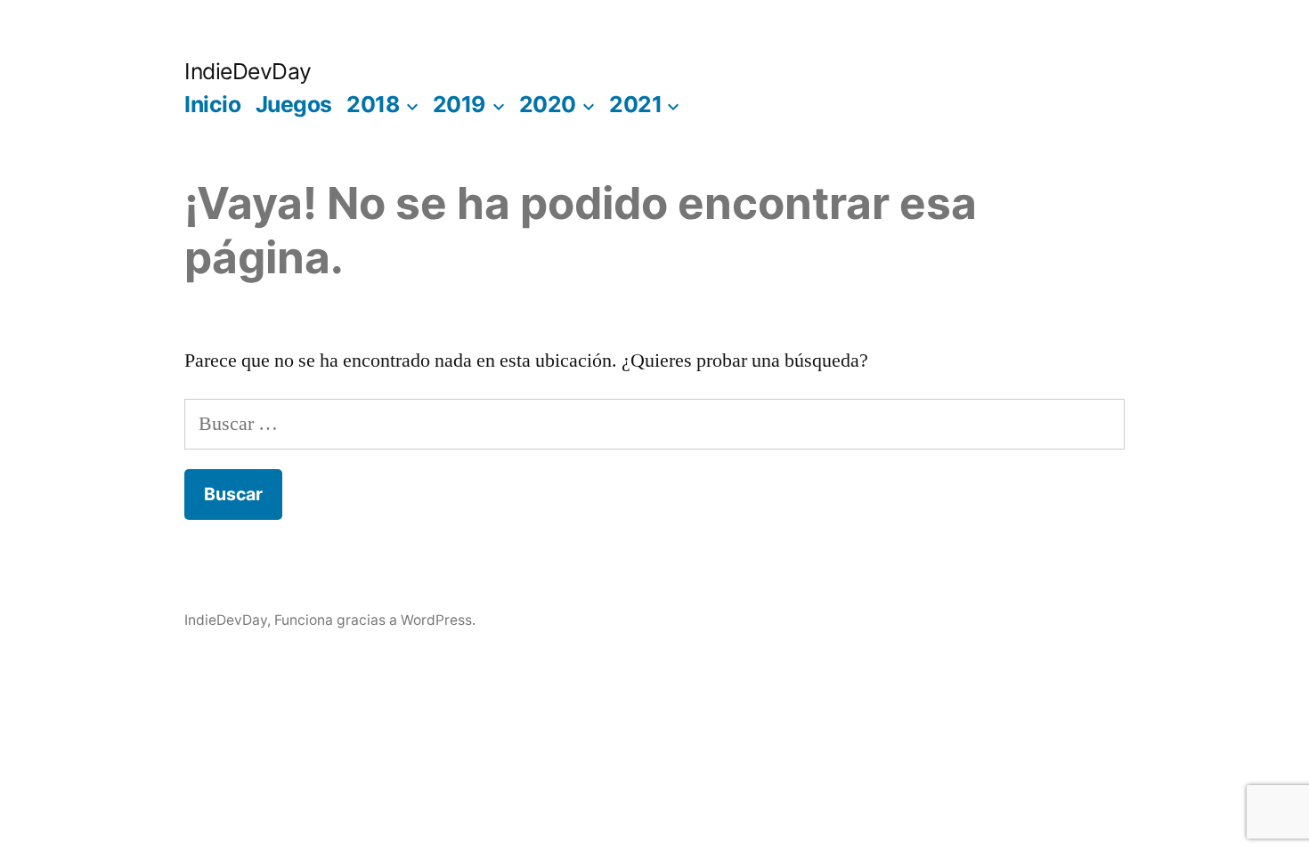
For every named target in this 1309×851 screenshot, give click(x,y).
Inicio (212, 104)
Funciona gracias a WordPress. (375, 620)
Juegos (294, 104)
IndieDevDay (248, 71)
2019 (459, 104)
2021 (635, 104)
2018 (372, 104)
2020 (547, 104)
